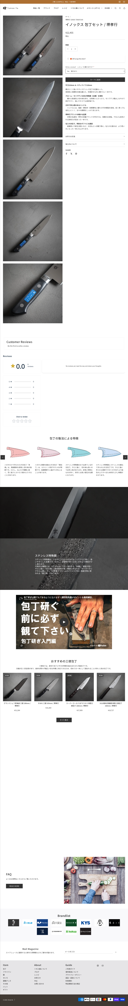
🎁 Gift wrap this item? (78, 59)
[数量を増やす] (75, 49)
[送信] (116, 952)
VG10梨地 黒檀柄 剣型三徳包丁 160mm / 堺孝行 (111, 704)
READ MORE (14, 886)
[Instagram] (119, 2)
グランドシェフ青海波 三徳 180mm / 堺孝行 (17, 704)
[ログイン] (120, 8)
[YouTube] (124, 2)
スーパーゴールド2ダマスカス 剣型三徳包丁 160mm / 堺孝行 (79, 704)
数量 (67, 45)
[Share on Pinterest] (76, 153)
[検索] (115, 8)
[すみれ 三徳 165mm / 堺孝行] (48, 687)
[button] (22, 382)
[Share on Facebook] (66, 153)
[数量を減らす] (68, 49)
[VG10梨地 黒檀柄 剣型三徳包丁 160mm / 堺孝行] (111, 687)
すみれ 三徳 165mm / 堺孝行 (48, 703)
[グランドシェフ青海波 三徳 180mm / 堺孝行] (17, 687)
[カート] (124, 8)
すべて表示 (64, 720)
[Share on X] (71, 153)
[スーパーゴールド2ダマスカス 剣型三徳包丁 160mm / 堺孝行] (80, 687)
